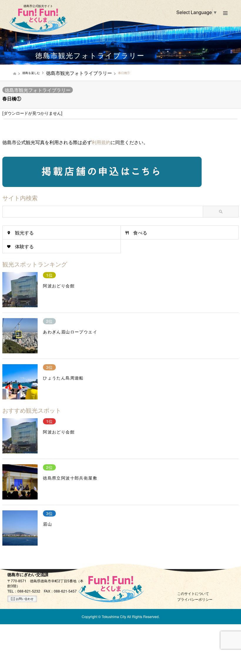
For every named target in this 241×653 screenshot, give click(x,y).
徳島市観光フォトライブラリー (38, 90)
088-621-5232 (28, 590)
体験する (24, 246)
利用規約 (101, 142)
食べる (140, 232)
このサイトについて (193, 593)
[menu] (225, 13)
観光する (24, 232)
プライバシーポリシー (194, 599)
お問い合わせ (24, 599)
